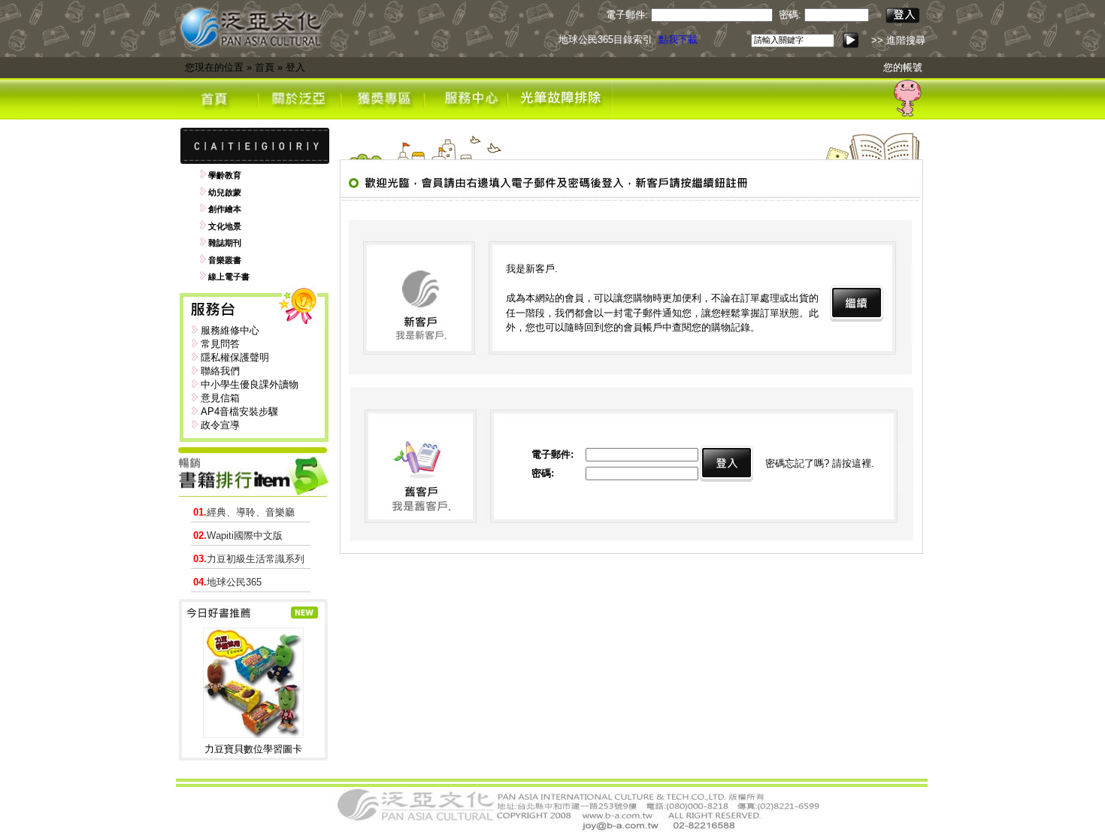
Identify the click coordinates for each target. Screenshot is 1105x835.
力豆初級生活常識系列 (248, 558)
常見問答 (220, 343)
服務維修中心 (230, 330)
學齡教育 (224, 175)
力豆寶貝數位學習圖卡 (253, 749)
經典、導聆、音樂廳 (244, 512)
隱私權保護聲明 (235, 357)
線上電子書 (229, 276)
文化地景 (224, 226)
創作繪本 (224, 208)
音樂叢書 (224, 260)
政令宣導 (220, 425)
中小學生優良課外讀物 (249, 384)
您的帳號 (902, 67)
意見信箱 (220, 398)
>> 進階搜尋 (898, 40)
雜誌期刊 (224, 242)
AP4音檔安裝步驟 (239, 411)
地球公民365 (227, 582)
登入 (295, 67)
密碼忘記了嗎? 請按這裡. (819, 463)
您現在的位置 (214, 67)
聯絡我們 (220, 371)
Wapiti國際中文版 (238, 535)
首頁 (264, 67)
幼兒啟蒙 (224, 192)
